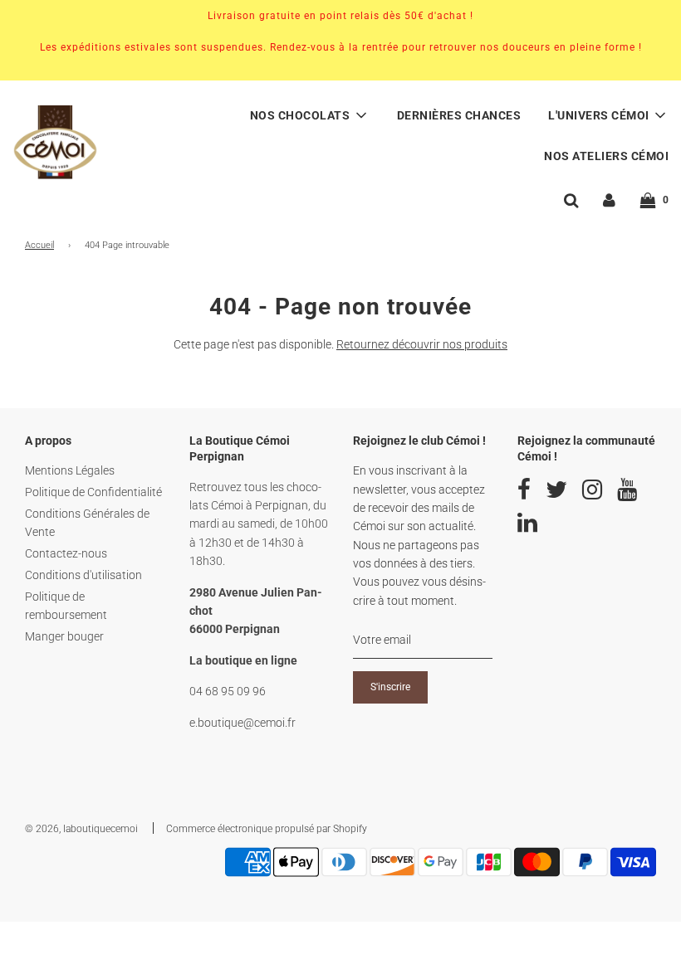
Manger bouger (64, 636)
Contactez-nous (66, 553)
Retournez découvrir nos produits (421, 344)
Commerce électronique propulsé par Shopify (266, 829)
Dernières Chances (459, 115)
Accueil (39, 245)
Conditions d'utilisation (83, 575)
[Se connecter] (609, 200)
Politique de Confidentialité (93, 492)
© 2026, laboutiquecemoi (81, 829)
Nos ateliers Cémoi (606, 156)
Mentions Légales (70, 470)
